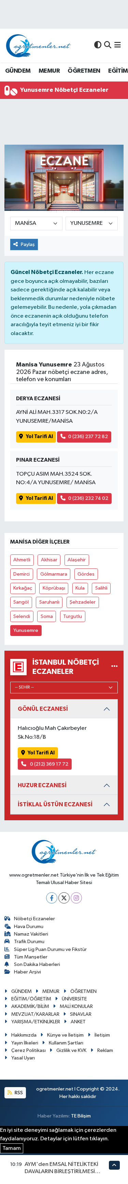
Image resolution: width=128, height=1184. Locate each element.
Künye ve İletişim (65, 1035)
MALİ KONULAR (76, 1006)
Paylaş (28, 244)
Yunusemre (25, 630)
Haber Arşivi (27, 971)
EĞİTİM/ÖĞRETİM (31, 998)
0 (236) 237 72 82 (88, 436)
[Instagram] (76, 898)
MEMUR (49, 71)
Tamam (11, 1148)
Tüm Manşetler (30, 956)
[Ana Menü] (117, 45)
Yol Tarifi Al (39, 436)
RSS (18, 1092)
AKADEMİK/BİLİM (30, 1006)
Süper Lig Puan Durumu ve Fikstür (50, 949)
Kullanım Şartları (66, 1042)
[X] (64, 898)
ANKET (78, 1021)
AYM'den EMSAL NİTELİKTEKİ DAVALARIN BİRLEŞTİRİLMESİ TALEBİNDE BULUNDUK (61, 1171)
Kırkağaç (22, 588)
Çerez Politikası (28, 1050)
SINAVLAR (80, 1014)
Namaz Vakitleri (31, 934)
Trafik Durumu (29, 941)
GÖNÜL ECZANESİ (43, 709)
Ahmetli (21, 559)
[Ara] (107, 45)
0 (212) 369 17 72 (48, 764)
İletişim (102, 1035)
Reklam (105, 1050)
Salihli (101, 588)
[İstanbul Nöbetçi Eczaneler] (114, 667)
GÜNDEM (17, 71)
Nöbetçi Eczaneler (34, 918)
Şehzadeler (83, 602)
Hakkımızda (24, 1035)
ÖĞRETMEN (84, 71)
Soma (47, 616)
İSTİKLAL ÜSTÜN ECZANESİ (55, 804)
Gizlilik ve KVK (71, 1050)
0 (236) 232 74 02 (88, 498)
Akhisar (49, 559)
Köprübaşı (54, 588)
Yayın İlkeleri (24, 1042)
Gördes (86, 574)
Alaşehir (77, 559)
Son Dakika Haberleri (37, 964)
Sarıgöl (21, 602)
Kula (80, 588)
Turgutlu (72, 616)
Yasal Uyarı (23, 1057)
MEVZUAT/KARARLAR (35, 1014)
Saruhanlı (49, 602)
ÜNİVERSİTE (74, 998)
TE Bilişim (81, 1115)
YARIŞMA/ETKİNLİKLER (35, 1021)
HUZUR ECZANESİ (42, 785)
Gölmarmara (53, 574)
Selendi (21, 616)
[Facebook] (51, 898)
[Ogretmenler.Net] (38, 45)
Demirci (21, 574)
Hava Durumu (28, 926)
